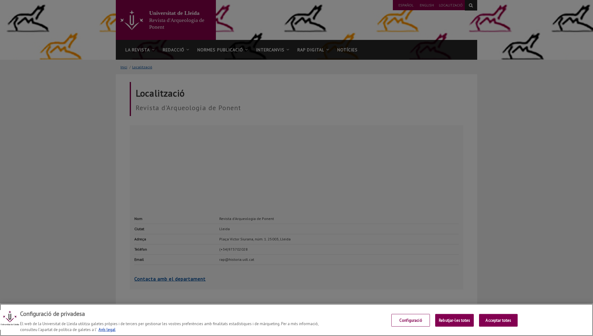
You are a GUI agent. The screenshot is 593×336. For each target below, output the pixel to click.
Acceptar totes (498, 320)
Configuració (410, 320)
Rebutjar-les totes (454, 320)
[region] (296, 320)
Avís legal (107, 329)
